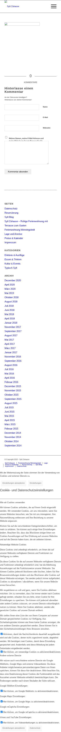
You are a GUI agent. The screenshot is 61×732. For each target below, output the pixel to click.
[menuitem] (52, 6)
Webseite (46, 128)
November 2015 (13, 390)
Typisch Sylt (11, 267)
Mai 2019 (9, 293)
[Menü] (52, 6)
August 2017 (11, 335)
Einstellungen (35, 483)
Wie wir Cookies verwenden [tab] (12, 502)
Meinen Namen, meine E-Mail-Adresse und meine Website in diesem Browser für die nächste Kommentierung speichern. (26, 140)
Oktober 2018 (11, 297)
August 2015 (11, 403)
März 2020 (10, 288)
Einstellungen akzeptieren (14, 483)
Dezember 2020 (13, 280)
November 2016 (13, 356)
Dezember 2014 (13, 432)
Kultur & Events (12, 263)
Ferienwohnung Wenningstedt (20, 229)
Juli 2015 (9, 407)
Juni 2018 (9, 310)
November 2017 (13, 327)
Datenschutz (11, 208)
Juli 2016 (9, 369)
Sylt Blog (9, 217)
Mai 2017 (9, 339)
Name (45, 107)
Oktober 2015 (11, 394)
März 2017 (10, 348)
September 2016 (13, 360)
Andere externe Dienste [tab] (10, 655)
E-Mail (45, 117)
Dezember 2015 (13, 386)
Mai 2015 (9, 416)
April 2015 (10, 420)
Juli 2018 (9, 305)
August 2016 (11, 365)
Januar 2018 (11, 322)
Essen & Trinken (13, 259)
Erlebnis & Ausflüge (14, 255)
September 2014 (13, 445)
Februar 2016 (11, 382)
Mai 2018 (9, 314)
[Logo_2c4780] (25, 6)
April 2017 (10, 344)
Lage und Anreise (13, 234)
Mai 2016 (9, 373)
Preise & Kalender (14, 238)
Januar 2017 (11, 352)
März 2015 (10, 424)
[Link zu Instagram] (44, 459)
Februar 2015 (11, 428)
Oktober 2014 (11, 441)
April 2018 (10, 318)
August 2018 (11, 301)
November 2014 (13, 437)
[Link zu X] (54, 459)
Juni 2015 (9, 411)
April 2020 (10, 284)
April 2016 (10, 377)
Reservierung (11, 212)
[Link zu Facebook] (49, 459)
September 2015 (13, 399)
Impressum (10, 242)
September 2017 (13, 331)
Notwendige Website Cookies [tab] (13, 544)
